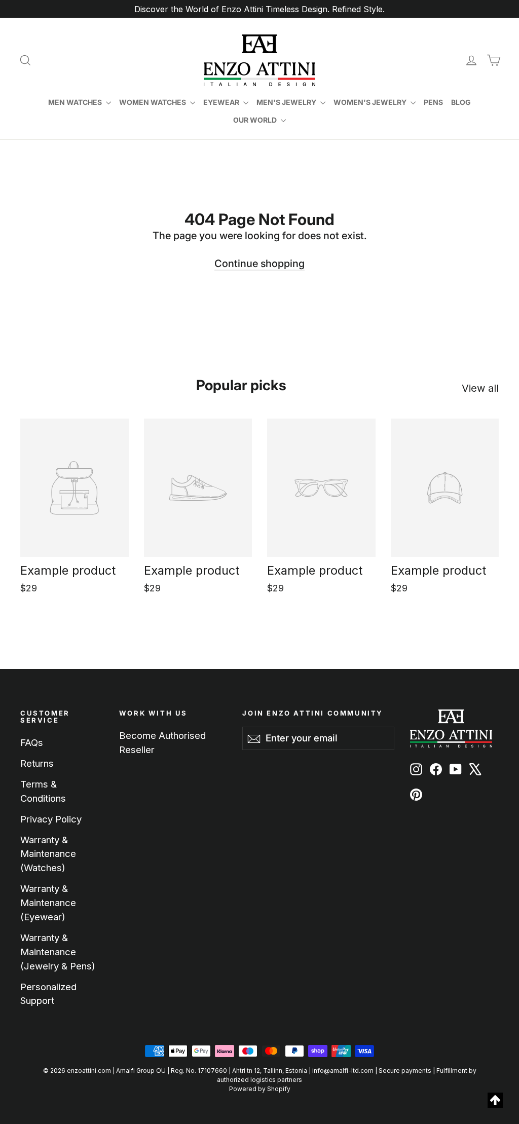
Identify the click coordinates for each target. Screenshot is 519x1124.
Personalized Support (48, 993)
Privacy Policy (51, 819)
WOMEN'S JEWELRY (370, 102)
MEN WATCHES (75, 102)
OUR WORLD (255, 120)
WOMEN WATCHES (153, 102)
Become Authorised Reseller (162, 742)
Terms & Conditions (43, 791)
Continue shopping (259, 263)
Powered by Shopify (259, 1089)
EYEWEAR (222, 102)
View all (480, 388)
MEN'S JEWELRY (287, 102)
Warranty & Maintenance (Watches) (48, 854)
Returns (37, 763)
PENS (433, 102)
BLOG (461, 102)
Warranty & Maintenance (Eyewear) (48, 902)
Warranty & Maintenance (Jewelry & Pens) (57, 951)
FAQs (31, 742)
